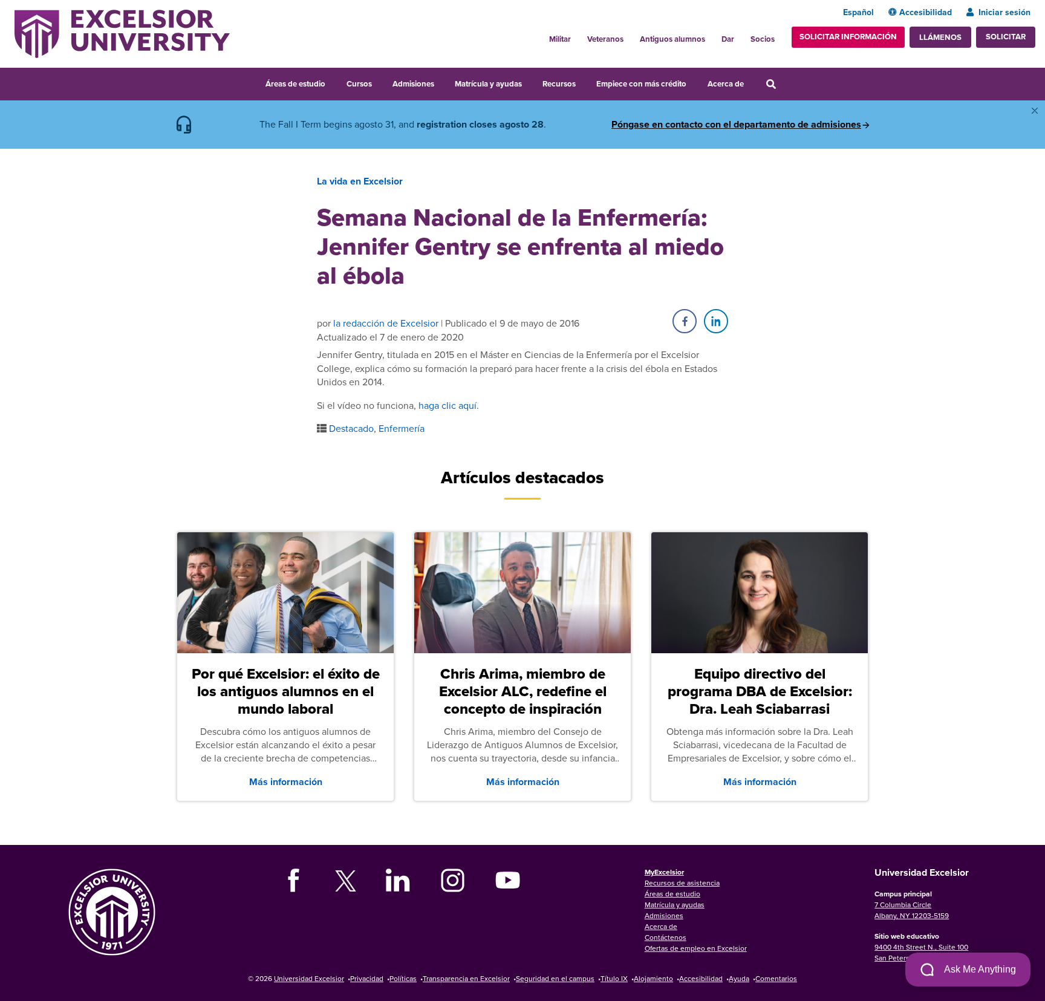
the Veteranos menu (630, 36)
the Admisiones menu (442, 82)
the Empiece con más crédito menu (694, 82)
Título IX (614, 978)
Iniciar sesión (1004, 12)
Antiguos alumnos (672, 39)
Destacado (351, 428)
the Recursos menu (583, 82)
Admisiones (413, 84)
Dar (727, 39)
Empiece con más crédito (641, 84)
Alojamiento (653, 978)
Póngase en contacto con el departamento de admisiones (736, 124)
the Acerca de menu (751, 82)
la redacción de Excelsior (385, 323)
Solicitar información (848, 36)
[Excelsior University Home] (122, 32)
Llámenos (940, 37)
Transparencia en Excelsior (466, 978)
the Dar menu (740, 36)
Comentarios (776, 978)
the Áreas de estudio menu (333, 82)
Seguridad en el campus (555, 978)
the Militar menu (577, 36)
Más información (285, 782)
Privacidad (366, 978)
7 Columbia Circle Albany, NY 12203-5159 (911, 910)
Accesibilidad (925, 12)
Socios (762, 39)
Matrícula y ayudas (488, 84)
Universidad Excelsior (309, 978)
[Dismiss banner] (1034, 110)
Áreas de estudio (295, 84)
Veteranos (605, 39)
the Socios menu (779, 36)
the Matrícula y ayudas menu (529, 82)
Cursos (359, 84)
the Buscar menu (787, 82)
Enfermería (402, 428)
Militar (560, 39)
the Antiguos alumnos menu (711, 36)
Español (858, 12)
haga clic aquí (447, 405)
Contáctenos (665, 937)
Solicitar (1006, 36)
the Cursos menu (379, 82)
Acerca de (726, 84)
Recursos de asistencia (682, 883)
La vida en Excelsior (360, 181)
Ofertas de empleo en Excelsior (696, 948)
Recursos (559, 84)
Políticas (403, 978)
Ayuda (739, 978)
